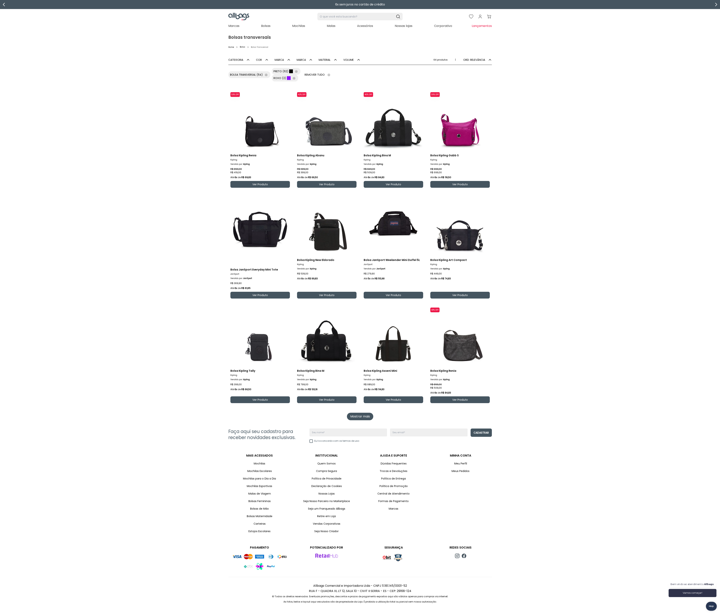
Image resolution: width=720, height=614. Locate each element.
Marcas (233, 26)
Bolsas (265, 26)
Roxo (280, 78)
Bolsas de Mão (259, 509)
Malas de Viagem (259, 493)
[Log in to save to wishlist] (287, 93)
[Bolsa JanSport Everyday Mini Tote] (260, 229)
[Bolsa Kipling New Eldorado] (326, 224)
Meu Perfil (460, 463)
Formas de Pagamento (393, 501)
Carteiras (260, 524)
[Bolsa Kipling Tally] (260, 335)
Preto (281, 71)
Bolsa (242, 47)
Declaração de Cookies (326, 486)
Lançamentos (482, 26)
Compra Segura (326, 471)
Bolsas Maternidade (259, 516)
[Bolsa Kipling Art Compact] (460, 224)
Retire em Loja (326, 516)
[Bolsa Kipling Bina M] (393, 120)
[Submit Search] (398, 16)
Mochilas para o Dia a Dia (259, 478)
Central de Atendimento (393, 493)
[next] (716, 4)
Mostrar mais (360, 416)
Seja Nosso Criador (326, 531)
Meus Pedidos (460, 471)
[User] (480, 16)
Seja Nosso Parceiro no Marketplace (326, 501)
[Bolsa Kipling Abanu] (326, 120)
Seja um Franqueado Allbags (326, 509)
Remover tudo (315, 75)
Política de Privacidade (326, 478)
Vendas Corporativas (326, 524)
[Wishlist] (471, 16)
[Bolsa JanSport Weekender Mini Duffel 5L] (393, 224)
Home (231, 47)
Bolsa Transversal (246, 75)
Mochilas (298, 26)
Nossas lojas (403, 26)
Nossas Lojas (326, 493)
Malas (331, 26)
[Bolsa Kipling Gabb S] (460, 120)
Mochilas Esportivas (259, 486)
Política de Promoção (393, 486)
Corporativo (443, 26)
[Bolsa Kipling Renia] (260, 120)
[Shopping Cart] (489, 16)
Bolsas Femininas (259, 501)
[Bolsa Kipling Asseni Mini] (393, 335)
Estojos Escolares (259, 531)
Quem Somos (326, 463)
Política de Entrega (393, 478)
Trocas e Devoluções (393, 471)
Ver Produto (260, 184)
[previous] (4, 4)
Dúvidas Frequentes (394, 463)
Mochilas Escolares (259, 471)
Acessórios (365, 26)
